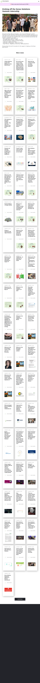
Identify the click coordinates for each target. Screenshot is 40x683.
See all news (20, 599)
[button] (38, 1)
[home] (5, 1)
